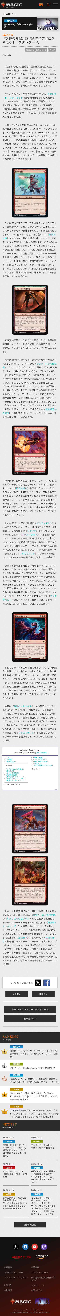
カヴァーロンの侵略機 (15, 769)
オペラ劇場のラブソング (43, 765)
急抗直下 (37, 763)
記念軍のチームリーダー (15, 778)
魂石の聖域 (11, 761)
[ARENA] (43, 752)
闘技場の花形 (11, 775)
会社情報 (8, 1290)
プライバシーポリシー (13, 1272)
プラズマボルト (44, 523)
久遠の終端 (29, 50)
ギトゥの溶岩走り (13, 773)
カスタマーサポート (39, 1272)
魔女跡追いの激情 (40, 761)
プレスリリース (37, 1285)
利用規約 (8, 1267)
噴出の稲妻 (38, 757)
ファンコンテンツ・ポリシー (16, 1277)
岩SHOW (51, 50)
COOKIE (7, 1285)
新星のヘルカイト (23, 706)
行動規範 (35, 1267)
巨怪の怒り (21, 488)
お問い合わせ (36, 1290)
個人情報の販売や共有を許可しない (43, 1278)
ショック (31, 530)
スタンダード (41, 50)
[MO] (38, 752)
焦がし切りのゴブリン (15, 776)
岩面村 (9, 759)
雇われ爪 (10, 771)
